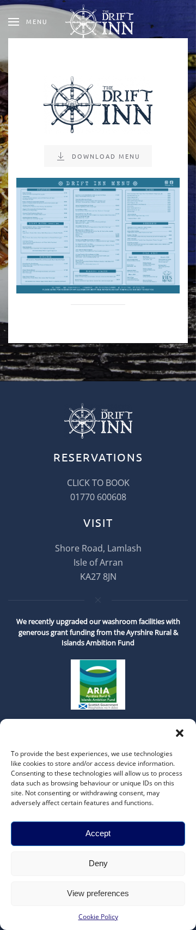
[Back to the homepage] (98, 22)
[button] (179, 732)
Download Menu (106, 156)
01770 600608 (98, 497)
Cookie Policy (98, 916)
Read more (98, 262)
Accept (98, 833)
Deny (98, 863)
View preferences (98, 893)
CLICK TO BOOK (98, 483)
